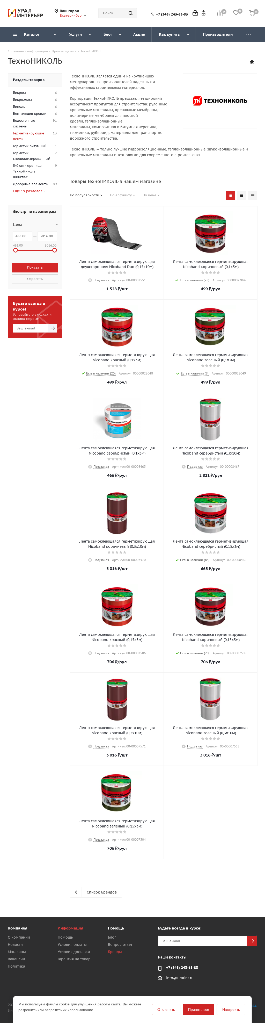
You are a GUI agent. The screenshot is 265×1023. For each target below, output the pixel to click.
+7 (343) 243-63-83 (172, 14)
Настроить (231, 1009)
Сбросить (35, 279)
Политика (16, 966)
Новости (15, 944)
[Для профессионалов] (203, 13)
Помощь (65, 937)
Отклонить (166, 1009)
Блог (112, 937)
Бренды (115, 951)
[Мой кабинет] (195, 13)
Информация (70, 928)
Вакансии (16, 959)
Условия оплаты (72, 944)
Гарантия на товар (74, 959)
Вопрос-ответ (120, 944)
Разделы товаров (29, 79)
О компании (19, 937)
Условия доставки (74, 951)
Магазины (17, 951)
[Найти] (130, 13)
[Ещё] (248, 34)
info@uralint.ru (180, 978)
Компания (17, 928)
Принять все (198, 1009)
